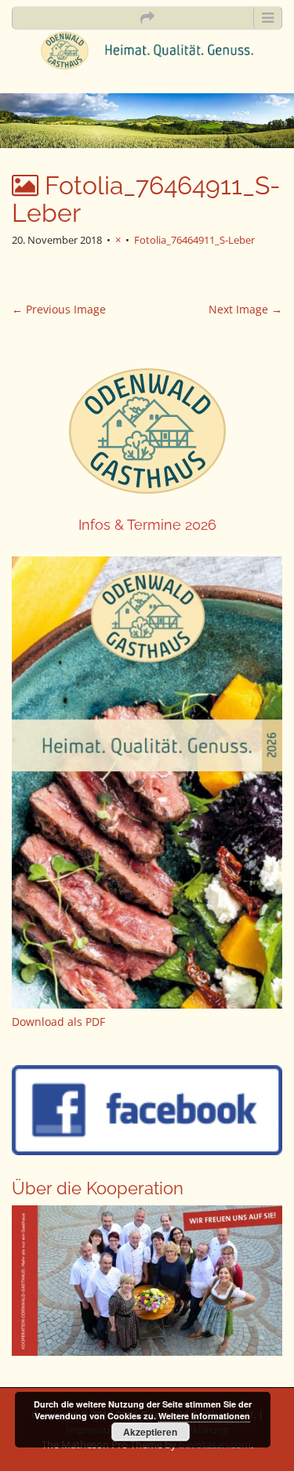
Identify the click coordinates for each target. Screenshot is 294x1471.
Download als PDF (58, 1021)
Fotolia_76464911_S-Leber (194, 240)
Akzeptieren (150, 1432)
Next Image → (245, 309)
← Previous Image (59, 309)
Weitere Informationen (204, 1416)
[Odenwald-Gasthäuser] (147, 49)
